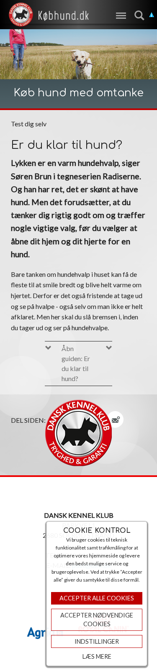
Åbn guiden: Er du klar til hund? (76, 363)
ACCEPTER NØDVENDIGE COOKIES (96, 620)
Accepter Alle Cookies (96, 598)
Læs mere (96, 656)
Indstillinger (97, 641)
